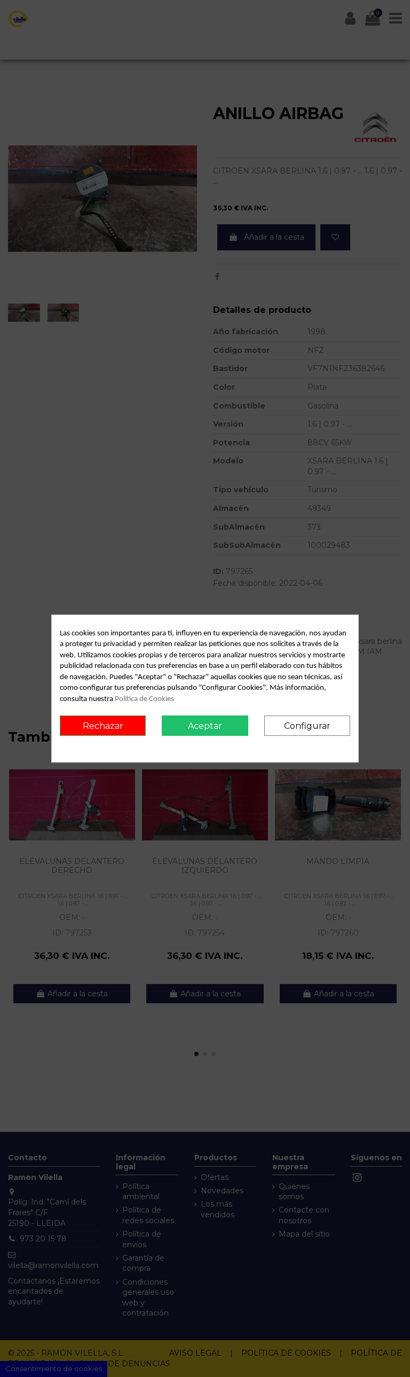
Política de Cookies (144, 699)
